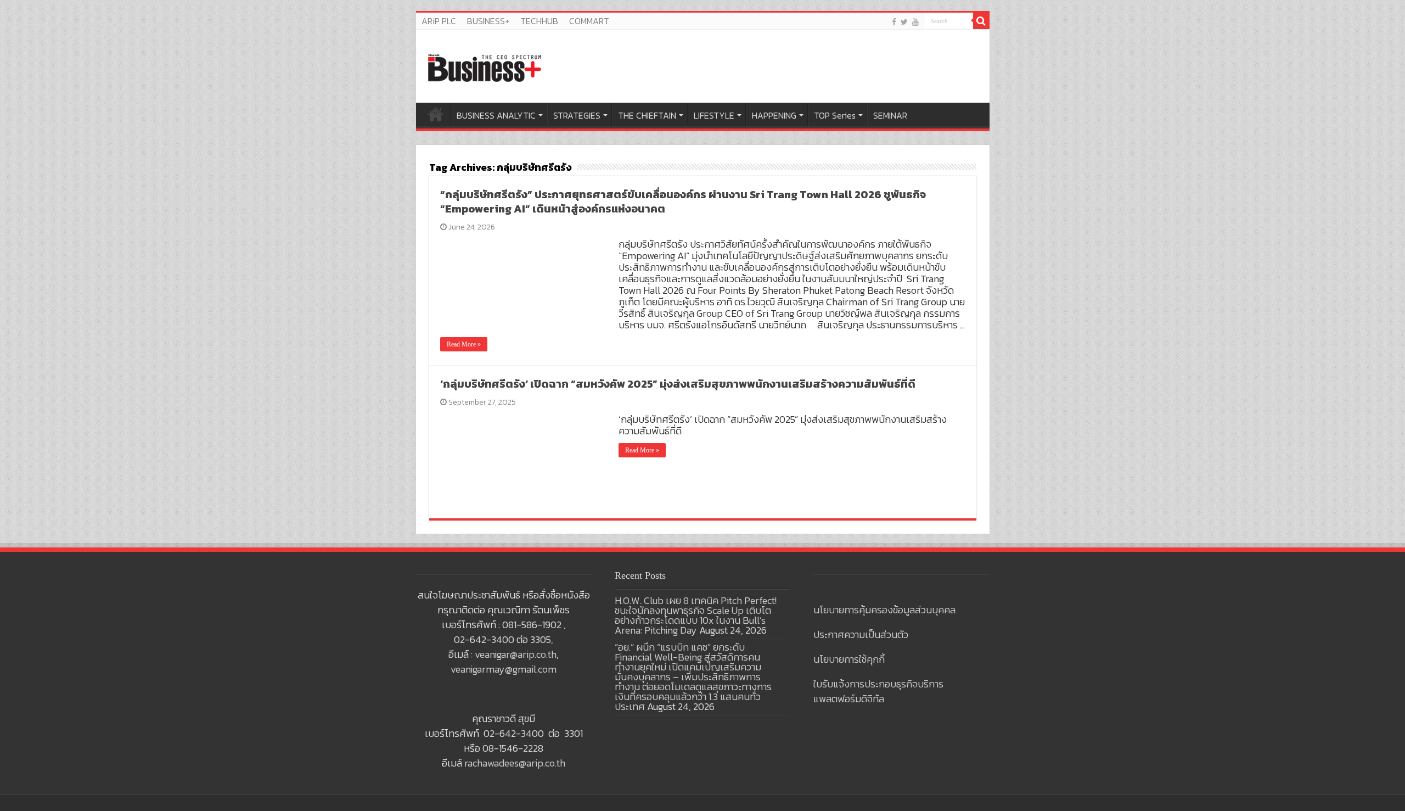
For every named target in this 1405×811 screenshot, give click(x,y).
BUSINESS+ (488, 20)
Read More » (464, 344)
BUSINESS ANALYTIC (496, 115)
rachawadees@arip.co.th (514, 763)
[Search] (981, 21)
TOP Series (835, 115)
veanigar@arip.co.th (516, 654)
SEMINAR (890, 115)
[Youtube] (915, 22)
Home (436, 114)
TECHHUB (539, 20)
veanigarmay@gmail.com (504, 669)
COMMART (589, 20)
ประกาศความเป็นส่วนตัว (860, 634)
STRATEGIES (576, 115)
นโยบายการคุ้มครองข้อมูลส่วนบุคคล (884, 609)
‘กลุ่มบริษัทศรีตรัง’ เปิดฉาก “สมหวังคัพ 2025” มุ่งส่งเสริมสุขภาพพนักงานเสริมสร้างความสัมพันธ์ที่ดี (677, 384)
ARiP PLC (439, 20)
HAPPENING (774, 115)
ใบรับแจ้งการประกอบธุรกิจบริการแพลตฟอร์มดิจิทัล (878, 691)
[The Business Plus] (484, 66)
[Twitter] (904, 22)
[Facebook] (894, 22)
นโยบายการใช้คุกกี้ (849, 659)
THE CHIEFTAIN (647, 115)
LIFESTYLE (714, 115)
